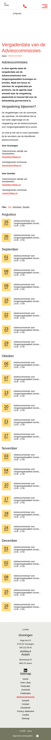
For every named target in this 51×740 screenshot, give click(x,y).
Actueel (25, 700)
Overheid (25, 690)
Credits (25, 715)
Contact (25, 704)
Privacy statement (25, 711)
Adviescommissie (25, 697)
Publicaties (25, 693)
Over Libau (25, 682)
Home (4, 56)
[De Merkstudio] (37, 736)
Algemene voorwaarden (23, 736)
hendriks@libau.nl (11, 157)
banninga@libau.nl (11, 165)
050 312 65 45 (25, 648)
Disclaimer (25, 708)
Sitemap (25, 718)
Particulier (25, 686)
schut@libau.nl (9, 193)
